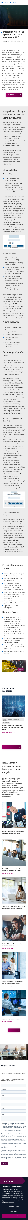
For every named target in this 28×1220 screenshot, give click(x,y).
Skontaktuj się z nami (13, 94)
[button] (21, 743)
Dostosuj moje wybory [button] (14, 1206)
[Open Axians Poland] (9, 1182)
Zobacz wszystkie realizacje (11, 747)
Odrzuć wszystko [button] (14, 1211)
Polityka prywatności (8, 1202)
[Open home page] (6, 2)
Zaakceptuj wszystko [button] (14, 1215)
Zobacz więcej (13, 1030)
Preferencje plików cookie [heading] (12, 1186)
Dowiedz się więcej (7, 732)
